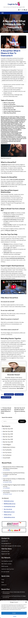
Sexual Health (6, 458)
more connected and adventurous (15, 258)
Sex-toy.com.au (8, 509)
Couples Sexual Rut (9, 394)
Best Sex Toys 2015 (8, 431)
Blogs (2, 582)
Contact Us (3, 584)
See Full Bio (20, 388)
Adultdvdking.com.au (9, 517)
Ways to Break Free (8, 108)
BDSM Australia (4, 566)
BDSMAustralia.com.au (9, 503)
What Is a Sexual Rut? (9, 102)
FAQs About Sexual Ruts (9, 113)
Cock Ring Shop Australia (6, 561)
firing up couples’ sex (11, 230)
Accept (14, 613)
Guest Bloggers (7, 444)
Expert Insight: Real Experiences (12, 111)
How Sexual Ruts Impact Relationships (13, 106)
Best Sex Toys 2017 (8, 436)
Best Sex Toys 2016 (8, 434)
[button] (26, 602)
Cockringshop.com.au (9, 506)
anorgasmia (4, 186)
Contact (14, 616)
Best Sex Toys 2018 (8, 439)
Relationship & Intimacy (9, 447)
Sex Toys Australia (5, 571)
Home (2, 579)
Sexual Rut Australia (6, 397)
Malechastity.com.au (9, 512)
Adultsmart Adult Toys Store (7, 569)
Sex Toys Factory (19, 394)
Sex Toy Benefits (7, 450)
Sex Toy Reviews (7, 455)
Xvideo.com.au (7, 514)
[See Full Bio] (24, 388)
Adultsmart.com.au (9, 501)
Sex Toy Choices (7, 452)
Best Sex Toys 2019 (8, 442)
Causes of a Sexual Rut (9, 104)
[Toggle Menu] (2, 13)
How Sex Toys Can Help (9, 109)
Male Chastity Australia (6, 563)
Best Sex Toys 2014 (8, 428)
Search (22, 421)
